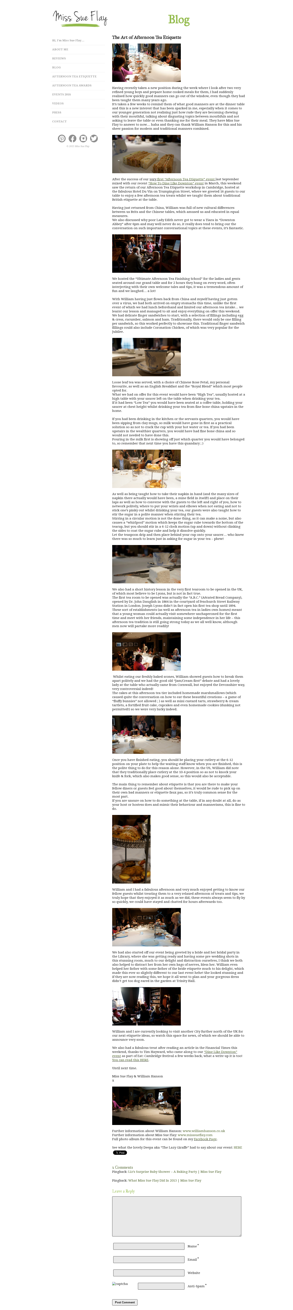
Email (192, 1260)
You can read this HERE (130, 1060)
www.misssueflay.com (195, 1135)
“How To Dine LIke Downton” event (176, 183)
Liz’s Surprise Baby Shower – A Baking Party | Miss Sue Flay (174, 1172)
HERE (238, 1147)
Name (192, 1246)
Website (194, 1273)
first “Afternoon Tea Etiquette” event (186, 179)
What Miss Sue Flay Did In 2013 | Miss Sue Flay (164, 1180)
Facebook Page (205, 1139)
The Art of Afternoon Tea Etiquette (146, 37)
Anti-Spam (196, 1286)
